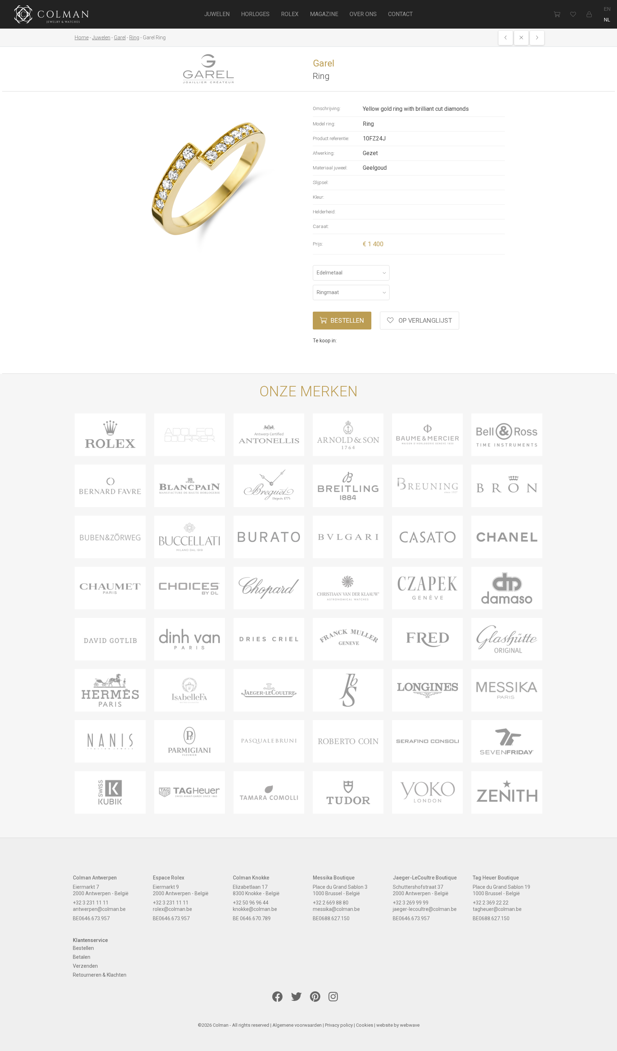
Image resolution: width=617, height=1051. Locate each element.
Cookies (364, 1025)
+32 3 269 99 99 (410, 903)
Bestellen (347, 320)
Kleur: (318, 197)
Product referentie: (331, 138)
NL (607, 20)
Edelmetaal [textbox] (329, 273)
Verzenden (85, 966)
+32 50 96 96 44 (251, 903)
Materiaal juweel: (330, 167)
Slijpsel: (320, 182)
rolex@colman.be (172, 909)
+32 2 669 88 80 (330, 903)
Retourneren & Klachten (99, 975)
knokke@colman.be (255, 909)
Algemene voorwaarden (297, 1025)
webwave (410, 1025)
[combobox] (351, 273)
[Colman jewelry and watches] (51, 15)
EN (607, 9)
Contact (400, 14)
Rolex (290, 14)
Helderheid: (324, 211)
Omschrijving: (327, 108)
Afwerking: (324, 153)
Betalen (81, 957)
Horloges (255, 14)
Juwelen (217, 14)
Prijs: (318, 244)
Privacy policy (339, 1025)
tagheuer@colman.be (497, 909)
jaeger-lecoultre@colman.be (425, 909)
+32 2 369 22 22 (490, 903)
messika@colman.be (336, 909)
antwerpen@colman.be (99, 909)
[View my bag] (557, 14)
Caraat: (321, 226)
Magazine (324, 14)
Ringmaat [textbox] (328, 292)
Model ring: (324, 124)
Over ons (363, 14)
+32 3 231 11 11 (91, 903)
